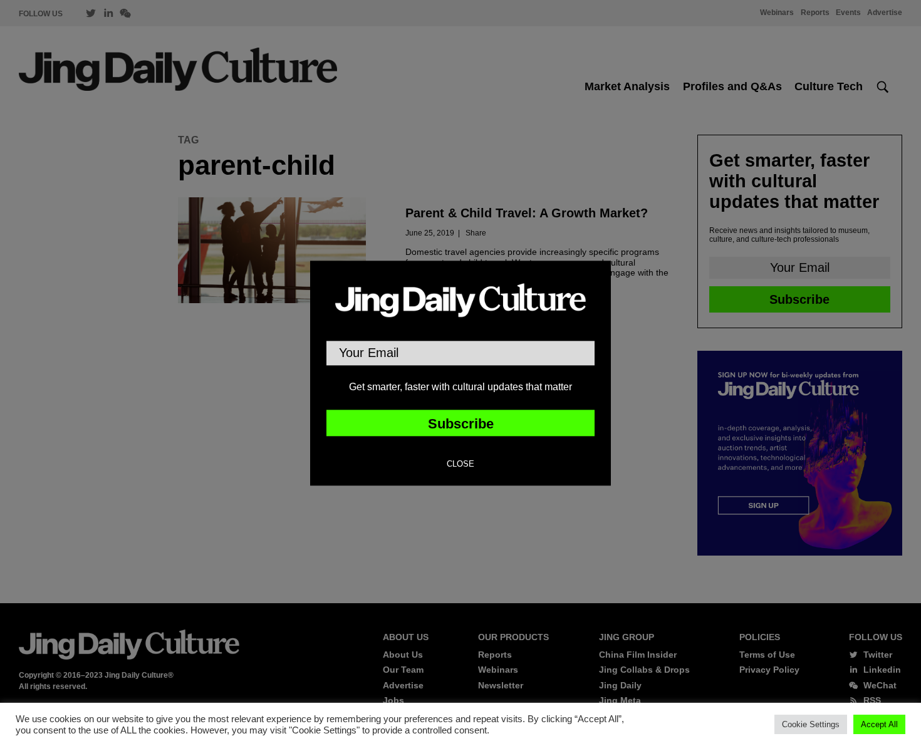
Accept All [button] (879, 724)
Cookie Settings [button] (811, 724)
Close (460, 464)
